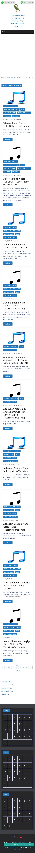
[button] (4, 32)
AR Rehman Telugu (17, 23)
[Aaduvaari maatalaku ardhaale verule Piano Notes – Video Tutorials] (17, 338)
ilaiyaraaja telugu (17, 21)
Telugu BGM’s (17, 26)
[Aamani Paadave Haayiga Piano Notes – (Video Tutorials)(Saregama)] (17, 616)
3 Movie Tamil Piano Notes (11, 106)
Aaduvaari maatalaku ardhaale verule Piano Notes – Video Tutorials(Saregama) (15, 413)
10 (20, 668)
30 (26, 668)
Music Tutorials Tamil (9, 112)
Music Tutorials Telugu (24, 112)
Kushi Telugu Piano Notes (11, 346)
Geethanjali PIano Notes (10, 565)
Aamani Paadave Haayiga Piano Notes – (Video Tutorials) (16, 585)
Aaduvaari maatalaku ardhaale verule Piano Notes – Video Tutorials (15, 359)
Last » (17, 670)
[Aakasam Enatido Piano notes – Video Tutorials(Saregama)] (17, 498)
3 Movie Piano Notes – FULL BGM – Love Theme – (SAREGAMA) (17, 181)
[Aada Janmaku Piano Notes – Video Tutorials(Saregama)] (17, 277)
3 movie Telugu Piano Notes (11, 109)
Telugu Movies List (17, 18)
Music (22, 109)
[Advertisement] (17, 52)
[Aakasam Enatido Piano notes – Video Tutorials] (17, 443)
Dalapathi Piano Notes (10, 227)
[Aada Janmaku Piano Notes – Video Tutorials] (17, 219)
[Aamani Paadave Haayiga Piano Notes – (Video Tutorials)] (17, 557)
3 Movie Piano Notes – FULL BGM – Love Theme (16, 124)
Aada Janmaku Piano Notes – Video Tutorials (15, 246)
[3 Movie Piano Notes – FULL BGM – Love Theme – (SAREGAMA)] (17, 153)
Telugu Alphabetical (18, 15)
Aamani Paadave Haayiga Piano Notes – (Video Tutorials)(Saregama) (16, 644)
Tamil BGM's (7, 116)
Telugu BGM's (15, 116)
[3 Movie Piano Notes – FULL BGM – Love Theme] (17, 98)
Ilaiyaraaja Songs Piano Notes (12, 230)
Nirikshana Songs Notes (10, 461)
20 (23, 668)
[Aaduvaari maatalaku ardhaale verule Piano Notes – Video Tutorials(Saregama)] (17, 390)
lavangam (18, 119)
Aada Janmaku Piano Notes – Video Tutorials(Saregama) (14, 305)
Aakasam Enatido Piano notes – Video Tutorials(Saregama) (16, 526)
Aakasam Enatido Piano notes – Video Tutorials (16, 470)
